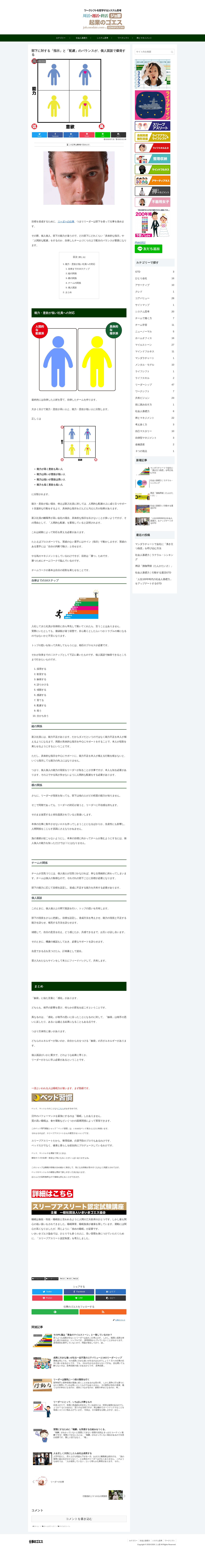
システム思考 (154, 311)
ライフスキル (154, 378)
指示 (63, 1278)
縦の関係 (72, 273)
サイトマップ (154, 305)
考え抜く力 (154, 424)
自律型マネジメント (154, 437)
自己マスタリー (154, 431)
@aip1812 (140, 242)
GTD (154, 271)
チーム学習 (154, 325)
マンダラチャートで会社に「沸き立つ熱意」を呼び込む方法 (154, 546)
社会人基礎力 (154, 411)
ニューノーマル (154, 331)
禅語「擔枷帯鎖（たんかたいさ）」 (154, 566)
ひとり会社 (154, 278)
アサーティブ (154, 285)
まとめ (68, 292)
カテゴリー (133, 1541)
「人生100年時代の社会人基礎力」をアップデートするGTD (153, 581)
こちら (61, 1108)
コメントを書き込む (79, 1518)
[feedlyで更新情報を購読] (55, 1311)
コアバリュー (154, 298)
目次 (75, 257)
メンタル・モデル (154, 364)
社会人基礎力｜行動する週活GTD (153, 572)
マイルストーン (39, 1278)
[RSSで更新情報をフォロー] (102, 1311)
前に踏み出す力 (154, 404)
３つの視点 (154, 451)
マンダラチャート (154, 358)
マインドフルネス (154, 351)
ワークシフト (154, 391)
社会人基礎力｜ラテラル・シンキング (154, 557)
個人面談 (72, 287)
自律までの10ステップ (79, 269)
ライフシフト (154, 371)
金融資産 (154, 444)
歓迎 (70, 1278)
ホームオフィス (154, 338)
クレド (154, 291)
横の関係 (72, 278)
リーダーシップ (53, 1278)
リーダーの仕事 (66, 221)
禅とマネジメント (154, 418)
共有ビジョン (154, 398)
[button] (172, 52)
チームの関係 (74, 283)
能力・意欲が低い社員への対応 (80, 264)
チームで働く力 (154, 318)
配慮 (76, 1278)
